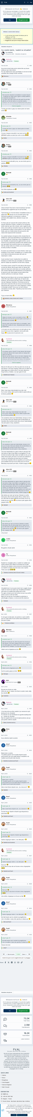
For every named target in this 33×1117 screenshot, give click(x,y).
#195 (30, 560)
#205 (30, 802)
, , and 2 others (14, 572)
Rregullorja (5, 1080)
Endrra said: (5, 126)
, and (9, 722)
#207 (30, 855)
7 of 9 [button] (18, 954)
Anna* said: (5, 777)
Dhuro (3, 1077)
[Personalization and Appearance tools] (27, 2)
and (9, 192)
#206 (30, 829)
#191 (31, 438)
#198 (30, 635)
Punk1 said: (5, 806)
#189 (30, 387)
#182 (30, 89)
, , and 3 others (14, 298)
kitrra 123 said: (6, 349)
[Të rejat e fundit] (24, 2)
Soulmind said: (6, 639)
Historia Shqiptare (7, 1084)
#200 (30, 686)
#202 (30, 735)
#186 (30, 205)
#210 (30, 934)
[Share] (28, 66)
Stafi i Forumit (5, 1087)
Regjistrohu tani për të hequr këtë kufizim (16, 40)
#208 (30, 883)
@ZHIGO (3, 135)
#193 (30, 517)
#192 (30, 475)
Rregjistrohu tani (23, 20)
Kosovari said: (6, 409)
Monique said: (6, 314)
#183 (30, 122)
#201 (30, 708)
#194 (30, 545)
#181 (31, 65)
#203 (30, 750)
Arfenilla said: (6, 92)
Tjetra (23, 954)
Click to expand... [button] (16, 106)
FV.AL (5, 2)
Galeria (4, 1075)
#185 (30, 178)
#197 (30, 614)
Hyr (10, 20)
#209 (30, 908)
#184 (30, 150)
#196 (30, 585)
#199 (30, 662)
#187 (30, 311)
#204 (30, 773)
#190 (30, 406)
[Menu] (2, 2)
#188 (30, 345)
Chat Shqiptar (5, 1082)
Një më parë (11, 954)
